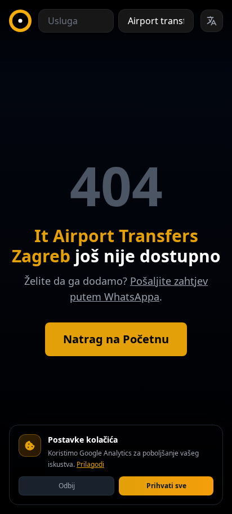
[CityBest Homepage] (20, 21)
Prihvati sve (166, 485)
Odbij (67, 485)
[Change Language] (211, 21)
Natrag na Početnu (116, 339)
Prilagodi (90, 464)
